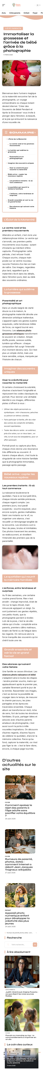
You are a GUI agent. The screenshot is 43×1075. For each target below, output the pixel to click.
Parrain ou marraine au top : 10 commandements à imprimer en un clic (21, 1037)
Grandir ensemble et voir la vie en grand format (20, 201)
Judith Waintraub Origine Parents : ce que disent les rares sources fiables (22, 994)
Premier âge (10, 1056)
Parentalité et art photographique (17, 157)
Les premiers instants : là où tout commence (21, 181)
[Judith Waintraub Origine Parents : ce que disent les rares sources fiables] (22, 973)
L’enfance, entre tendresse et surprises (22, 194)
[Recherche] (32, 5)
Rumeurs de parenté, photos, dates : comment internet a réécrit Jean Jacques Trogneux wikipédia (19, 864)
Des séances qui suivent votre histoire (22, 207)
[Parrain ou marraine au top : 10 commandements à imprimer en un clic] (22, 1016)
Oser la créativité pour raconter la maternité (19, 168)
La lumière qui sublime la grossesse (18, 151)
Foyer (7, 802)
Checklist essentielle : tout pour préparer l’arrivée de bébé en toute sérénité (21, 1061)
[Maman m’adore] (16, 5)
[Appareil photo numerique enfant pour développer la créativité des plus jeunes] (20, 895)
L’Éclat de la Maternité (17, 139)
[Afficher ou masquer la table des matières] (35, 132)
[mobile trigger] (4, 5)
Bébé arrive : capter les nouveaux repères (17, 175)
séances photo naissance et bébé (19, 674)
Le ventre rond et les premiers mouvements (22, 144)
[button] (36, 933)
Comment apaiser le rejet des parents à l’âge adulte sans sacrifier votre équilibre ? (20, 810)
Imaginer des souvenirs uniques (21, 163)
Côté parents (13, 28)
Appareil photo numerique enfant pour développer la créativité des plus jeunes (17, 918)
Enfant (8, 910)
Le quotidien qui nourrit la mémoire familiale (18, 188)
